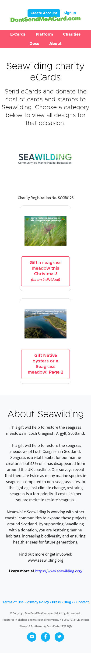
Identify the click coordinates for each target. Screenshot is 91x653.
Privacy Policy (38, 602)
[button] (18, 34)
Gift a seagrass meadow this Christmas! (46, 271)
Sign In (70, 13)
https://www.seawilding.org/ (58, 570)
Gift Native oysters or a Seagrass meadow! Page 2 (45, 364)
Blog (67, 602)
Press (56, 602)
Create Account (44, 13)
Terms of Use (13, 602)
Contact (82, 602)
